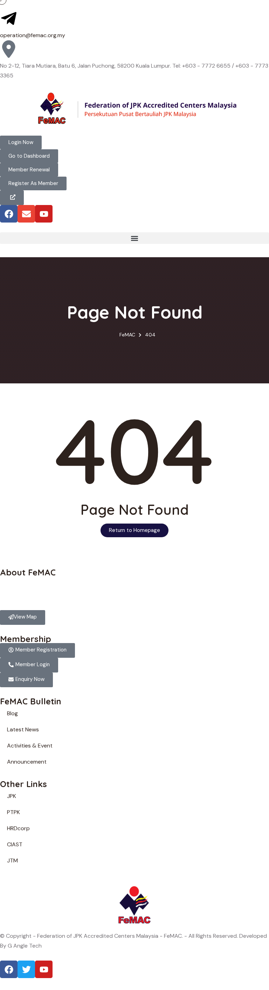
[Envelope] (26, 214)
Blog (12, 713)
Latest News (23, 729)
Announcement (27, 761)
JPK (11, 796)
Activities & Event (30, 745)
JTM (12, 860)
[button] (134, 238)
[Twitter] (26, 969)
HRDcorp (18, 828)
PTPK (13, 812)
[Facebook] (9, 214)
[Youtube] (44, 214)
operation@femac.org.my (32, 35)
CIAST (14, 844)
